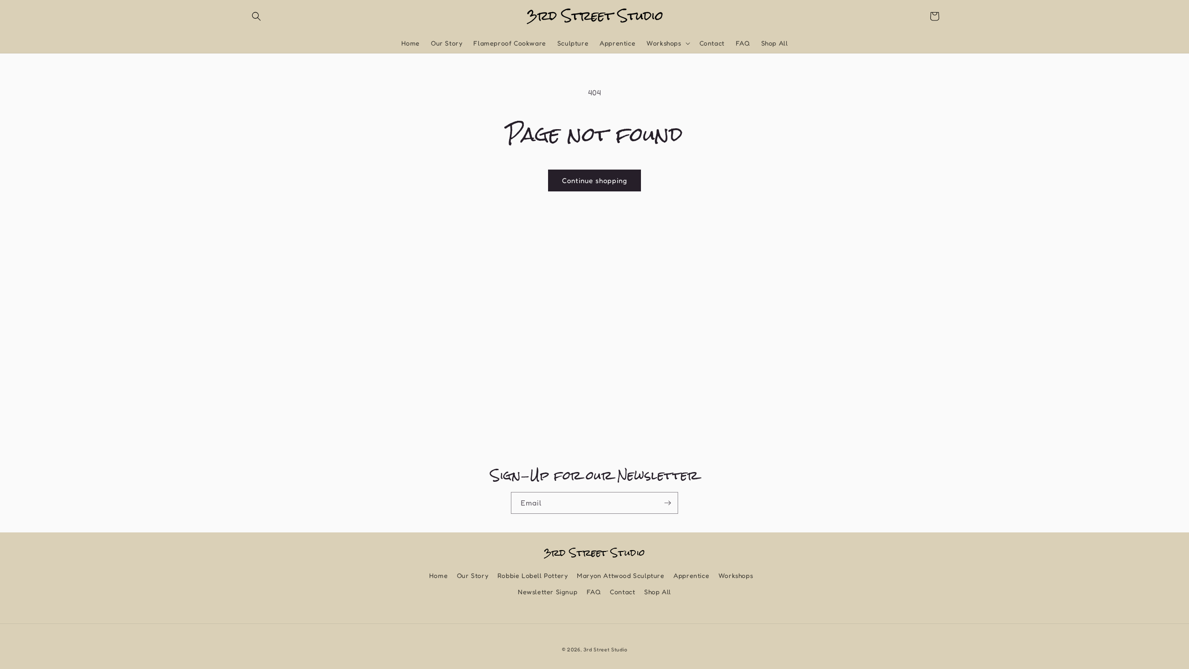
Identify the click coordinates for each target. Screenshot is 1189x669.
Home (438, 575)
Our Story (472, 575)
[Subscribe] (667, 503)
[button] (256, 16)
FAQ (594, 592)
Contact (622, 592)
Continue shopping (594, 180)
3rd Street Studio (605, 649)
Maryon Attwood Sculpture (620, 575)
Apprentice (691, 575)
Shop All (657, 592)
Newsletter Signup (547, 592)
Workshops (736, 575)
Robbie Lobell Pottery (532, 575)
